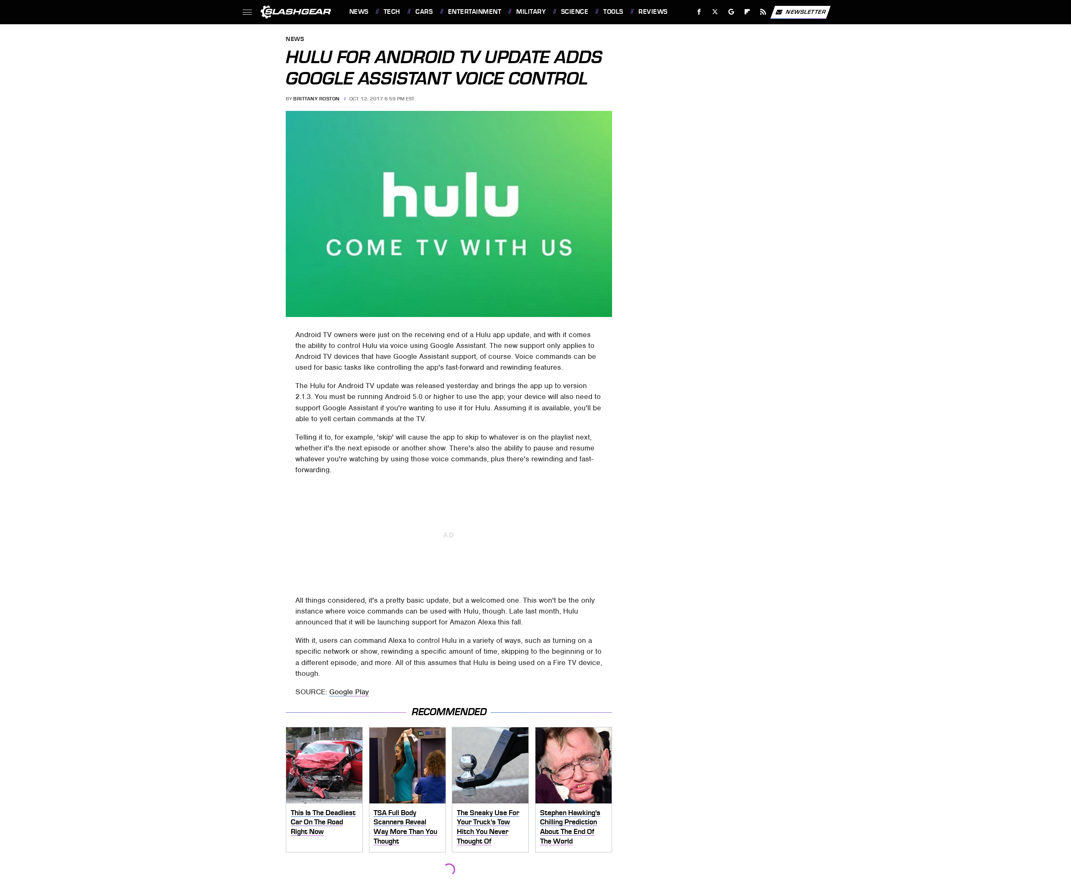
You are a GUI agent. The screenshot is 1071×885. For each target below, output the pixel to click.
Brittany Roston (316, 99)
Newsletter (806, 11)
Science (574, 11)
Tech (392, 11)
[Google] (731, 11)
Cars (424, 11)
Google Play (349, 691)
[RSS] (763, 11)
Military (531, 11)
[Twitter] (715, 11)
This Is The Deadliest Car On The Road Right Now (323, 822)
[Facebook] (699, 11)
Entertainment (474, 11)
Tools (613, 11)
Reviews (652, 11)
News (358, 11)
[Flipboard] (747, 11)
